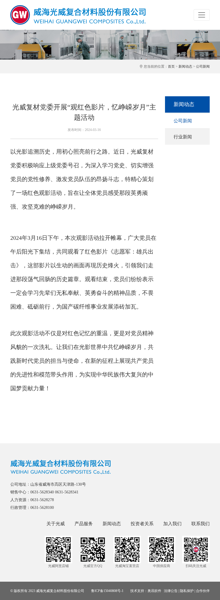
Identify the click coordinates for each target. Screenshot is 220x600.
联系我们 (200, 523)
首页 (171, 66)
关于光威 (55, 523)
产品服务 (83, 523)
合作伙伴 (203, 591)
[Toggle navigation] (202, 15)
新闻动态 (185, 66)
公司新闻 (203, 66)
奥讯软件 (154, 591)
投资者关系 (142, 523)
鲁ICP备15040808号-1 (107, 591)
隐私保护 (187, 591)
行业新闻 (183, 136)
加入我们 (172, 523)
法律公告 (171, 591)
